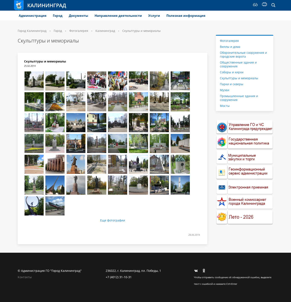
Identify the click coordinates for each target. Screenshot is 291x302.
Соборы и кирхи (231, 72)
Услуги (154, 15)
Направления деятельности (118, 15)
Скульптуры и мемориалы (239, 78)
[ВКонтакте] (197, 271)
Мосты (225, 106)
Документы (78, 15)
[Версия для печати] (264, 5)
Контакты (25, 277)
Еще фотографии (112, 220)
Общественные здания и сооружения (238, 64)
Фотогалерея (78, 31)
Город (57, 15)
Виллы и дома (230, 47)
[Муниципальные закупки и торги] (244, 157)
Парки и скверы (231, 84)
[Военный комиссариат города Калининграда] (244, 202)
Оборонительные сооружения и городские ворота (243, 54)
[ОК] (205, 271)
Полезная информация (185, 15)
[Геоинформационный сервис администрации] (244, 172)
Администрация (32, 15)
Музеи (224, 90)
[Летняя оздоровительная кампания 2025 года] (244, 217)
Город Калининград (32, 31)
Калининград (46, 5)
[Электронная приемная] (244, 187)
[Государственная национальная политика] (244, 142)
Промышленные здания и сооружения (239, 98)
